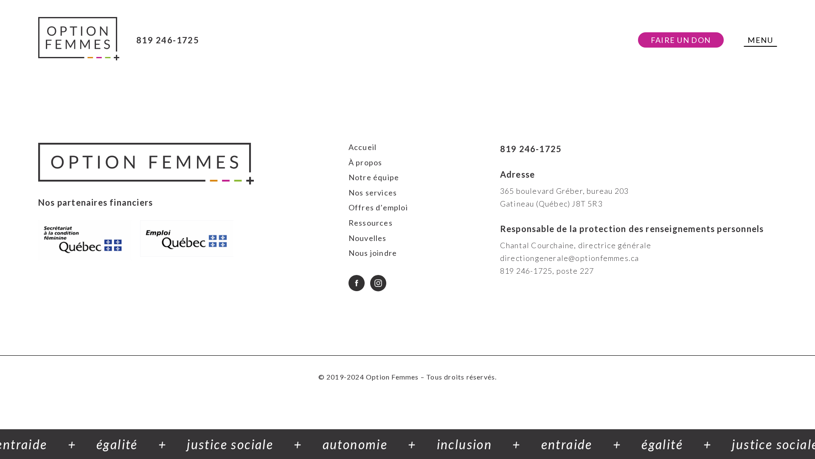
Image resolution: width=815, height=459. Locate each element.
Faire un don (681, 40)
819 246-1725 (167, 40)
